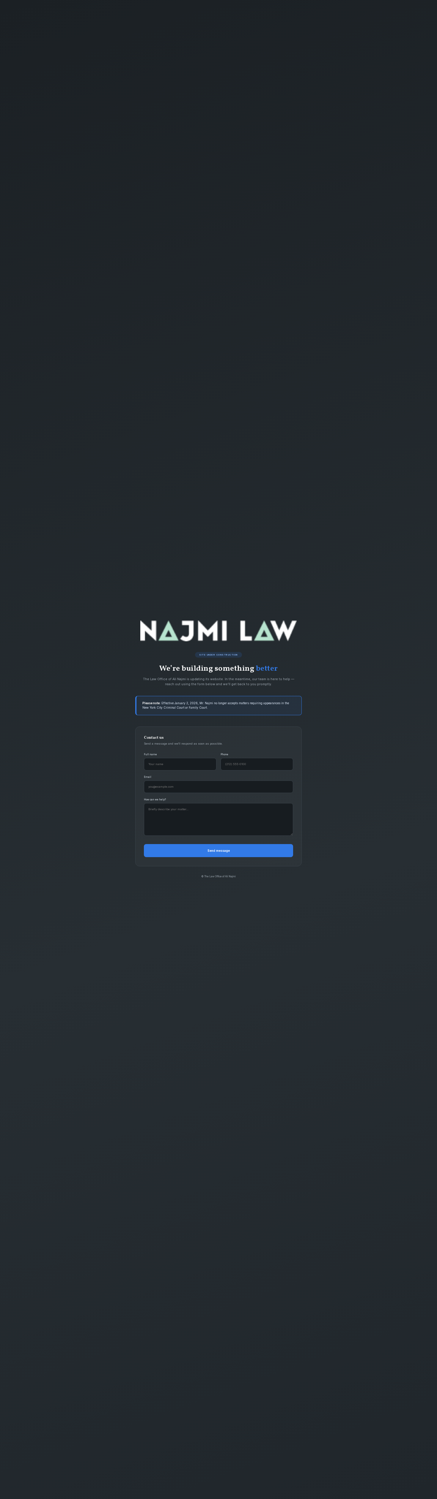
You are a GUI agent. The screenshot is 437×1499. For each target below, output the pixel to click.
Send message (219, 850)
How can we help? (155, 799)
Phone (224, 754)
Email (147, 776)
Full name (150, 754)
